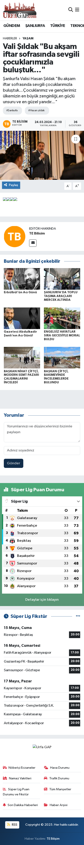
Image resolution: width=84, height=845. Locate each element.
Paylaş (13, 185)
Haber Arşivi (58, 805)
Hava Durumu (59, 767)
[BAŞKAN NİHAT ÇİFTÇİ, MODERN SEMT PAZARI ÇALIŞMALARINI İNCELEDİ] (22, 358)
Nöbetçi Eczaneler (22, 767)
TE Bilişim (53, 838)
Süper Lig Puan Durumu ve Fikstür (16, 792)
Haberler (10, 38)
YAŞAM (28, 38)
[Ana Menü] (77, 10)
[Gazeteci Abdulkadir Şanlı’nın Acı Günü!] (22, 318)
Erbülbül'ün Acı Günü (20, 292)
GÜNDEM (11, 26)
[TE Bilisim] (14, 236)
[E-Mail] (33, 243)
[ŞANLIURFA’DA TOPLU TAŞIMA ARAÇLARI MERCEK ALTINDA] (62, 279)
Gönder (13, 463)
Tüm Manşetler (60, 789)
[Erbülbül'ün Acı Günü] (22, 279)
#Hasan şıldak (36, 110)
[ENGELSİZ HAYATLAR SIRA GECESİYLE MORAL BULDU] (62, 318)
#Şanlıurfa (11, 110)
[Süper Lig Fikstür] (78, 616)
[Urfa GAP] (20, 10)
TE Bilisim (37, 233)
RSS (14, 824)
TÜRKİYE (57, 26)
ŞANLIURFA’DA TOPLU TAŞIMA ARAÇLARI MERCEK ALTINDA (61, 296)
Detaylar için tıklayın (42, 600)
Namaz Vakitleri (20, 778)
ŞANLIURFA (35, 26)
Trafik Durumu (59, 778)
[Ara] (70, 10)
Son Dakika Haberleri (23, 805)
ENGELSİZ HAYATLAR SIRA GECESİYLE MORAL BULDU (62, 335)
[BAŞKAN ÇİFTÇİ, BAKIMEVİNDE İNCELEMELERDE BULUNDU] (62, 358)
